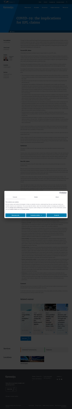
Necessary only (15, 215)
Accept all (56, 215)
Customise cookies (35, 215)
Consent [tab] (15, 197)
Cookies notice (13, 209)
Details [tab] (36, 197)
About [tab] (57, 197)
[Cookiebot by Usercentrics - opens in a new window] (60, 193)
